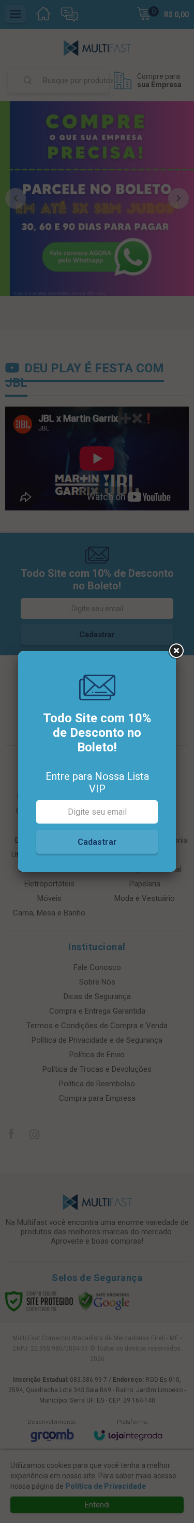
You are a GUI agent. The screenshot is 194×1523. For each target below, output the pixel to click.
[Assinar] (97, 842)
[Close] (176, 651)
